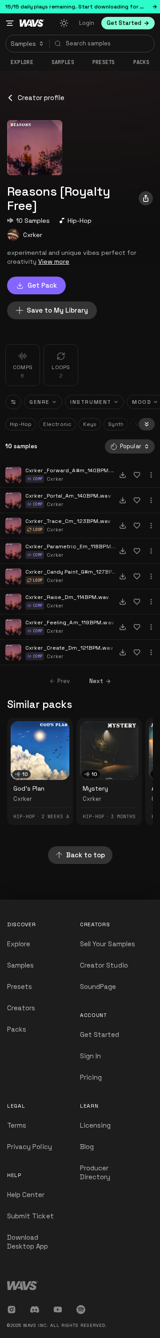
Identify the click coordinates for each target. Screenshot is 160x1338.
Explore (22, 62)
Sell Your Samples (107, 944)
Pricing (91, 1077)
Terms (16, 1125)
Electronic (57, 424)
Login (86, 23)
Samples (63, 62)
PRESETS (103, 62)
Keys (89, 424)
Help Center (26, 1194)
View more (53, 261)
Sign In (90, 1056)
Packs (141, 62)
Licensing (95, 1125)
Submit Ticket (30, 1216)
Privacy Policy (29, 1146)
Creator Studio (104, 965)
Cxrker (32, 235)
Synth (116, 424)
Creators (21, 1008)
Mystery (95, 788)
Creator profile (41, 97)
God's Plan (28, 788)
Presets (19, 986)
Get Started (100, 1034)
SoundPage (98, 986)
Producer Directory (95, 1172)
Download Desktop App (27, 1241)
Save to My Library (57, 310)
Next (96, 681)
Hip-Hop (80, 221)
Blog (87, 1146)
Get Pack (42, 285)
